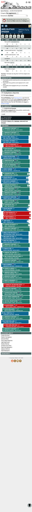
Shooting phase (18, 97)
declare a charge (5, 103)
